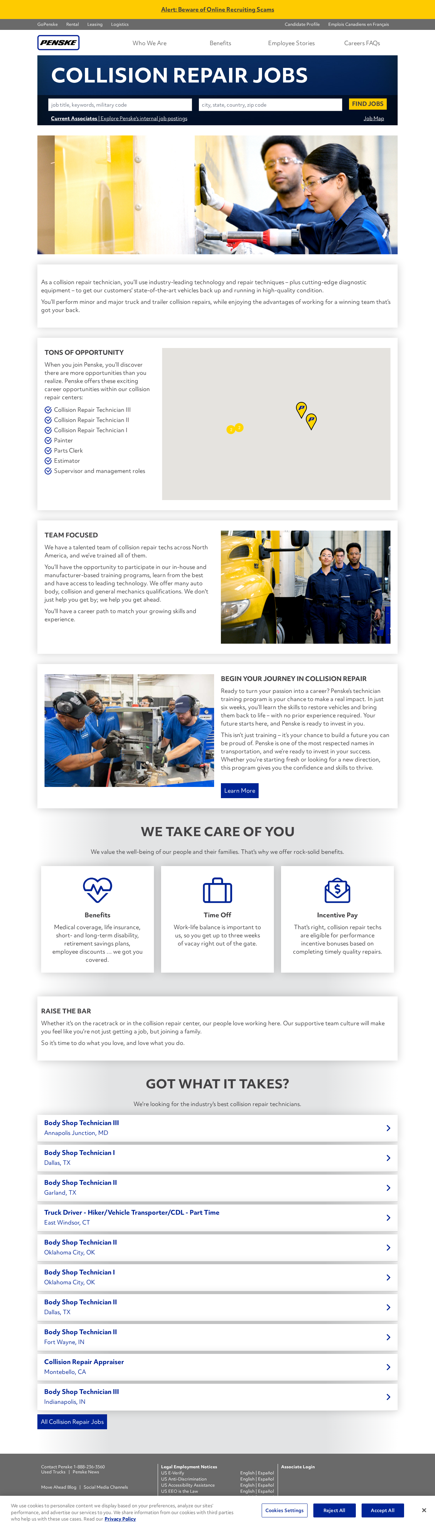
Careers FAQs (362, 43)
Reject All (334, 1510)
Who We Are (150, 43)
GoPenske (47, 24)
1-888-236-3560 (89, 1467)
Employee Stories (291, 43)
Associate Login (298, 1467)
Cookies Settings (284, 1510)
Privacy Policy (120, 1519)
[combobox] (120, 104)
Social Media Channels (106, 1487)
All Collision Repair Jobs (72, 1422)
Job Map (374, 118)
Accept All (382, 1510)
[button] (239, 427)
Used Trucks (53, 1472)
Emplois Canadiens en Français (358, 24)
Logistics (120, 24)
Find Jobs (368, 104)
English (248, 1473)
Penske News (86, 1472)
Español (266, 1473)
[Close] (424, 1510)
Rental (72, 24)
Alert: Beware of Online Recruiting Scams (217, 9)
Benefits (220, 43)
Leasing (95, 24)
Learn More (239, 790)
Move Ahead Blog (58, 1487)
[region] (217, 1511)
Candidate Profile (302, 24)
